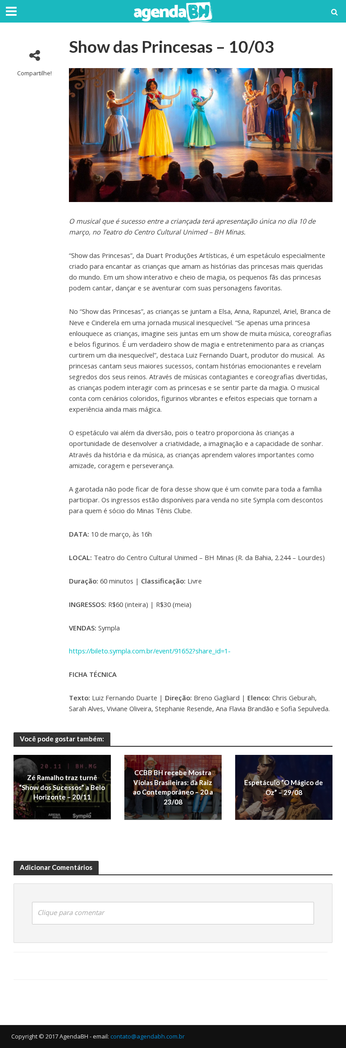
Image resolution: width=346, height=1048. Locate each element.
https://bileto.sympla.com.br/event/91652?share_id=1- (150, 650)
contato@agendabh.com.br (147, 1036)
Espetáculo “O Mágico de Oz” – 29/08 (283, 787)
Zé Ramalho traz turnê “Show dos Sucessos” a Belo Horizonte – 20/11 (62, 787)
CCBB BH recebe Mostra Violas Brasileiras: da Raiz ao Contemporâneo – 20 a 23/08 (173, 787)
